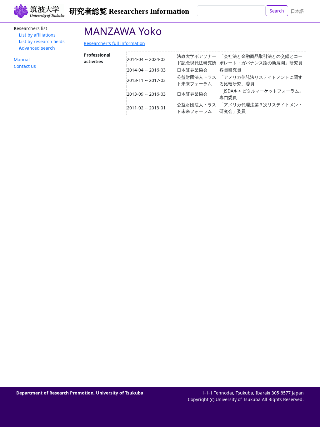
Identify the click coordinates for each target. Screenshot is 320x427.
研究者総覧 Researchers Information (129, 11)
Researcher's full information (114, 43)
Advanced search (37, 48)
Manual (22, 60)
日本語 (297, 11)
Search (277, 11)
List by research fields (42, 41)
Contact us (25, 66)
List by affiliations (37, 35)
